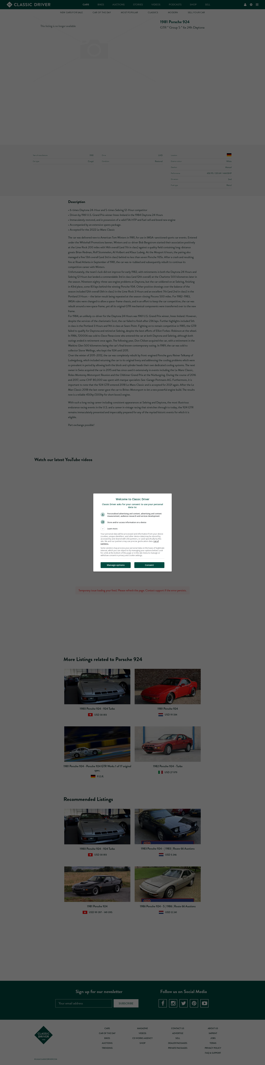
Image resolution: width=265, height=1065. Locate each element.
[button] (132, 529)
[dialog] (132, 532)
